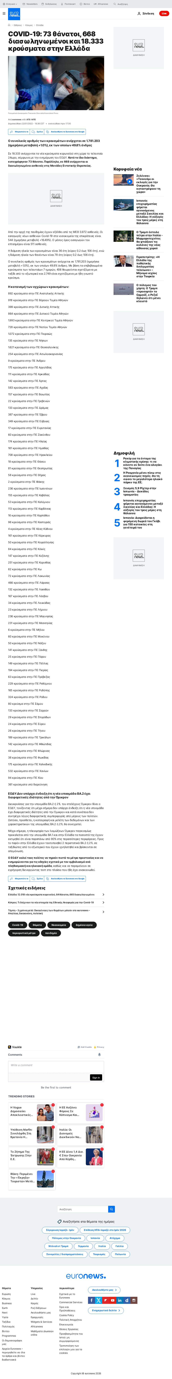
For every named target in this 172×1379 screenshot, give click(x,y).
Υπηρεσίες (37, 1288)
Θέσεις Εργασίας (68, 1329)
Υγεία (5, 1317)
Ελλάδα (40, 25)
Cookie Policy (66, 1315)
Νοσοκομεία (59, 924)
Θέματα (6, 1288)
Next (4, 1312)
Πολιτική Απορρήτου (70, 1319)
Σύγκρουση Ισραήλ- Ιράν (60, 1230)
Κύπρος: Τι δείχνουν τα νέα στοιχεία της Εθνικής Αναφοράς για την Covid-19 (51, 902)
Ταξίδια (6, 1321)
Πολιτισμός (8, 1326)
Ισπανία (95, 1238)
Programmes (9, 1335)
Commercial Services (70, 1302)
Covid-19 (17, 924)
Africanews (37, 1326)
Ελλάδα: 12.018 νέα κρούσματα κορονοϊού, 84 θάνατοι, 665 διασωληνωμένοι (51, 894)
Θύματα (37, 924)
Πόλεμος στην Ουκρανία (66, 1238)
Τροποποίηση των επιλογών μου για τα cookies (70, 1349)
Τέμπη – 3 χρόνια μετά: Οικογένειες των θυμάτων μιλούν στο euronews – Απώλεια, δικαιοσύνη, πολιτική (49, 912)
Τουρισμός (99, 1254)
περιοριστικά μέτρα (23, 932)
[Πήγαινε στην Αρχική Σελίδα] (14, 14)
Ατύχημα (115, 1238)
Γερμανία (83, 1246)
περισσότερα (66, 1288)
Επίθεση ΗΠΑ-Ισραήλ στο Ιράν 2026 (105, 1230)
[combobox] (131, 4)
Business (7, 1303)
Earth (5, 1307)
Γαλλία (120, 1246)
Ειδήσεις (18, 25)
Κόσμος (29, 25)
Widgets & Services (41, 1321)
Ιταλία (102, 1246)
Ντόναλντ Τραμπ (58, 1246)
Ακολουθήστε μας (41, 1312)
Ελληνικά (10, 4)
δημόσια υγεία (84, 924)
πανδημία (51, 932)
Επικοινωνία (66, 1324)
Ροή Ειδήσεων (38, 1307)
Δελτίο (34, 1298)
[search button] (114, 4)
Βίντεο (5, 1331)
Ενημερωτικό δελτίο (104, 1310)
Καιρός (34, 1303)
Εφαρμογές (37, 1317)
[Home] (9, 25)
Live (164, 13)
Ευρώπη (6, 1294)
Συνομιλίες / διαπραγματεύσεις (64, 1254)
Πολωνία (120, 1254)
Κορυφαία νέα (128, 169)
